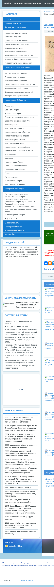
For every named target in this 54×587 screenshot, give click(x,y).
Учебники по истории (13, 181)
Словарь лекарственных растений (19, 92)
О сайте (8, 20)
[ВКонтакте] (46, 263)
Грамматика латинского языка (17, 44)
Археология (10, 106)
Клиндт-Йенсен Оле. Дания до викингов (21, 329)
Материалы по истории (14, 189)
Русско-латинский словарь (15, 73)
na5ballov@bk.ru (15, 546)
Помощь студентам (13, 23)
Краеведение (10, 155)
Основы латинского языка (15, 27)
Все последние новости (14, 231)
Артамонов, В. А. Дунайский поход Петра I (19, 356)
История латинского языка (16, 33)
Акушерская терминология (16, 81)
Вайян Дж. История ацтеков (16, 327)
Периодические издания (15, 170)
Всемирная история (13, 114)
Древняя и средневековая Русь (17, 121)
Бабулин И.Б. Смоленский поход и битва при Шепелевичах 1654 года (19, 351)
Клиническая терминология (16, 52)
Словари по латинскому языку (17, 67)
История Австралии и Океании (17, 132)
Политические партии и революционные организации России (20, 205)
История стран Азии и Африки (17, 147)
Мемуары (9, 158)
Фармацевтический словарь (16, 88)
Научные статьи (11, 219)
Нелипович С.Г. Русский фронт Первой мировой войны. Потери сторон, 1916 (21, 346)
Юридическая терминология (16, 96)
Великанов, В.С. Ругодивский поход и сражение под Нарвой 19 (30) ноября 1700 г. (20, 339)
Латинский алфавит (13, 37)
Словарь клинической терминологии (20, 85)
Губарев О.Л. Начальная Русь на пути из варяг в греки (20, 367)
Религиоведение (11, 177)
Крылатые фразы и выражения (18, 59)
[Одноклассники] (50, 263)
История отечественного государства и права (21, 210)
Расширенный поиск (13, 227)
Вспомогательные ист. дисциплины (19, 117)
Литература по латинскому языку (18, 63)
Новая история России (14, 162)
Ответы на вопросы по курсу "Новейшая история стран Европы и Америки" (20, 200)
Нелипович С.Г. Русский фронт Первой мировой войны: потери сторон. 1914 (21, 333)
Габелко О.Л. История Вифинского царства (19, 322)
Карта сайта (10, 234)
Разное (8, 173)
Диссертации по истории (15, 215)
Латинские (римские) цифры (16, 41)
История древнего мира (14, 143)
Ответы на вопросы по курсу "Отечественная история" (16, 195)
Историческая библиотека (15, 100)
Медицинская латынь (13, 48)
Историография (11, 125)
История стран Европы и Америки (19, 151)
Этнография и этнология (15, 184)
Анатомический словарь (15, 77)
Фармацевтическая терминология (19, 56)
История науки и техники (15, 140)
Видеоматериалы (12, 223)
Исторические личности (14, 128)
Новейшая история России (16, 166)
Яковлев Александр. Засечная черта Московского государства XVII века (20, 362)
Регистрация (27, 580)
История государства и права (17, 136)
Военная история (12, 110)
